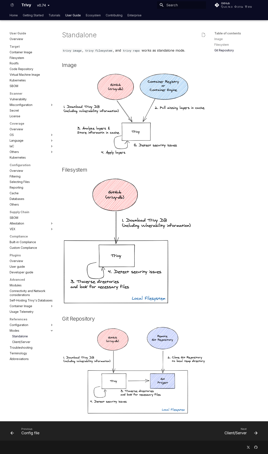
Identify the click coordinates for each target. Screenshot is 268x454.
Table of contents (227, 33)
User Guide (73, 15)
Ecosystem (93, 15)
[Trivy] (12, 5)
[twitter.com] (248, 447)
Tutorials (54, 15)
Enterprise (135, 15)
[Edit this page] (203, 35)
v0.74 (41, 5)
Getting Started (33, 15)
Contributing (114, 15)
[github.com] (256, 447)
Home (14, 15)
